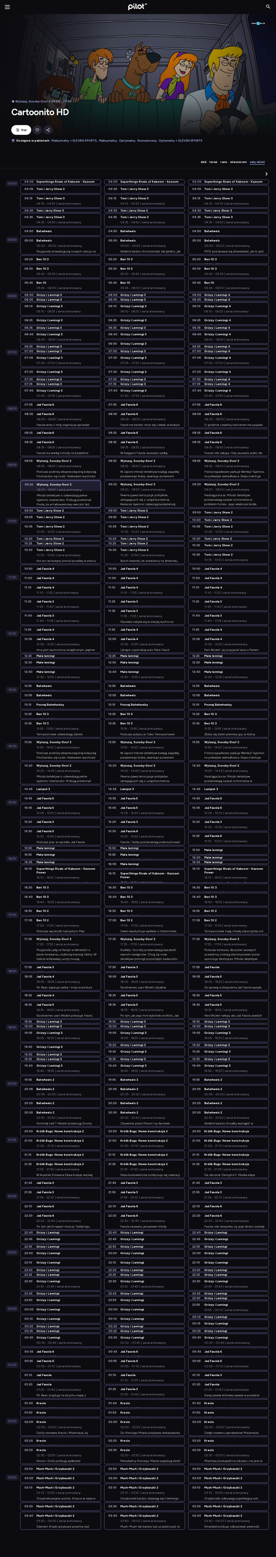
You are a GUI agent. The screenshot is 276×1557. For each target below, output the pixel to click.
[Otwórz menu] (7, 7)
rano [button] (223, 162)
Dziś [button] (204, 162)
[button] (266, 173)
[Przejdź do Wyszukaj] (268, 7)
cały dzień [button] (257, 162)
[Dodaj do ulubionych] (37, 130)
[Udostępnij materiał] (48, 130)
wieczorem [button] (238, 162)
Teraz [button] (213, 162)
